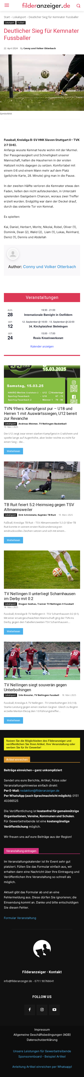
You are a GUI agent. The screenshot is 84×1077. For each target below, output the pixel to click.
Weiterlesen (13, 451)
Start (7, 17)
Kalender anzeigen (42, 346)
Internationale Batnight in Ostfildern (48, 315)
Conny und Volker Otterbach (39, 48)
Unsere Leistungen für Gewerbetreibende (42, 1051)
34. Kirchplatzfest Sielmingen (48, 326)
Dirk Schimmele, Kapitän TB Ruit (37, 514)
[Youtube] (54, 1010)
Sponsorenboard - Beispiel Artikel (42, 1056)
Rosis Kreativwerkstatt (48, 338)
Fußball (21, 22)
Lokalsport (19, 17)
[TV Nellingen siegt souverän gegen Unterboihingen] (42, 661)
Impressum (42, 1029)
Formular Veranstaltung (20, 918)
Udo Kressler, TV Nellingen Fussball (39, 695)
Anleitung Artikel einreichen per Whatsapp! (42, 1067)
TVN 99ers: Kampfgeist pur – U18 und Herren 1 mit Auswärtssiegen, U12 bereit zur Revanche (40, 413)
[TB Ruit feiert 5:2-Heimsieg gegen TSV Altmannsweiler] (42, 480)
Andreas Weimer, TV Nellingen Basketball (43, 423)
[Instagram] (42, 1010)
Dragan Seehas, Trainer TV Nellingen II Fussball (46, 603)
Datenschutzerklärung (42, 1040)
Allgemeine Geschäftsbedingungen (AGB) (42, 1035)
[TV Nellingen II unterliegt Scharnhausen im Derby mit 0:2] (42, 569)
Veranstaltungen (42, 297)
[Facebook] (29, 1010)
